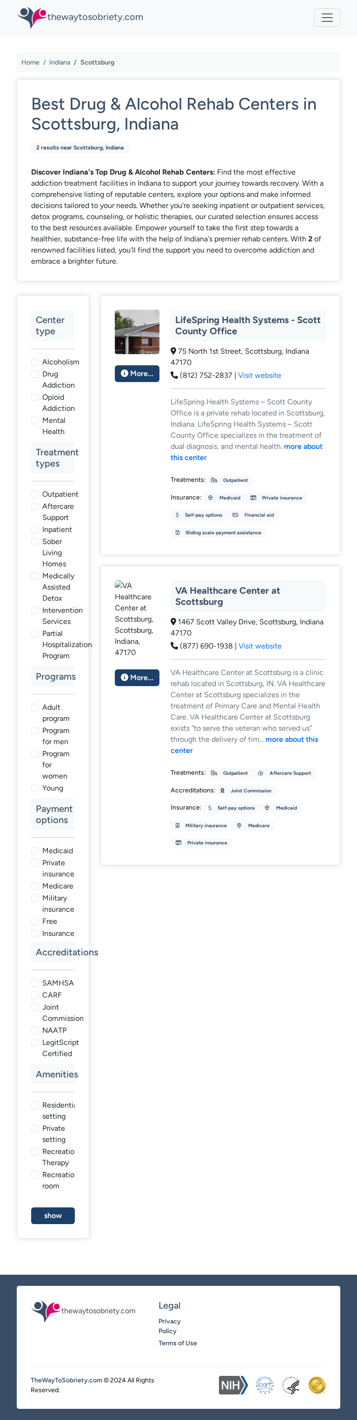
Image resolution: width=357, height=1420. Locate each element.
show (53, 1215)
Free (49, 921)
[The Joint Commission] (317, 1385)
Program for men (56, 736)
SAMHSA (58, 983)
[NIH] (233, 1385)
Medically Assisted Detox (58, 587)
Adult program (56, 713)
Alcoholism (60, 361)
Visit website (259, 375)
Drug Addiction (58, 379)
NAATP (54, 1030)
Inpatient (57, 529)
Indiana (59, 62)
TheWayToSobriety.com (66, 1380)
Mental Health (54, 426)
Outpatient (60, 494)
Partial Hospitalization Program (67, 644)
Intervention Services (62, 616)
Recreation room (60, 1180)
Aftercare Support (58, 512)
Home (30, 62)
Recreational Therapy (63, 1157)
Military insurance (58, 904)
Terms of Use (178, 1343)
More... (140, 373)
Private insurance (58, 868)
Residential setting (60, 1111)
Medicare (57, 886)
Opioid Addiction (58, 403)
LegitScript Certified (60, 1048)
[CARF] (265, 1385)
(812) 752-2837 (206, 375)
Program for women (56, 764)
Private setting (54, 1134)
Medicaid (57, 850)
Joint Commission (63, 1013)
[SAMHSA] (291, 1385)
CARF (52, 995)
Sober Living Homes (54, 552)
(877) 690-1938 (206, 646)
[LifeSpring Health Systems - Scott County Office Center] (137, 331)
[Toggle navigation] (327, 17)
